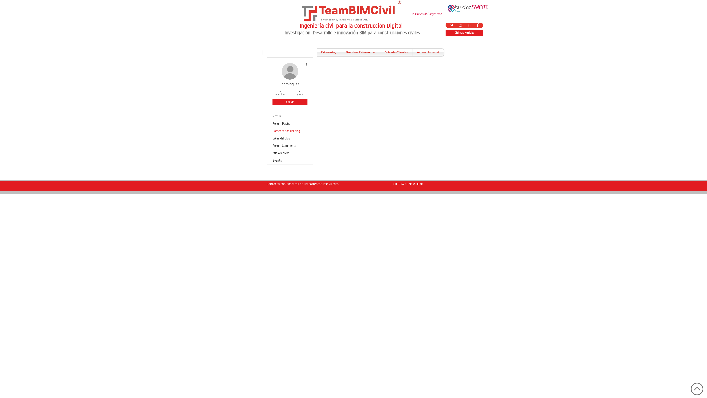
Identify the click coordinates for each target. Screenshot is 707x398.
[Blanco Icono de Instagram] (460, 25)
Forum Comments (284, 146)
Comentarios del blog (286, 131)
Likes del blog (281, 138)
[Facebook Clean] (478, 25)
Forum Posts (281, 123)
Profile (277, 116)
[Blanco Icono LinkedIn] (469, 25)
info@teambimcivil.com (321, 184)
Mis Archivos (281, 153)
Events (277, 160)
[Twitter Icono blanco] (452, 25)
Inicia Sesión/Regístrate (427, 14)
